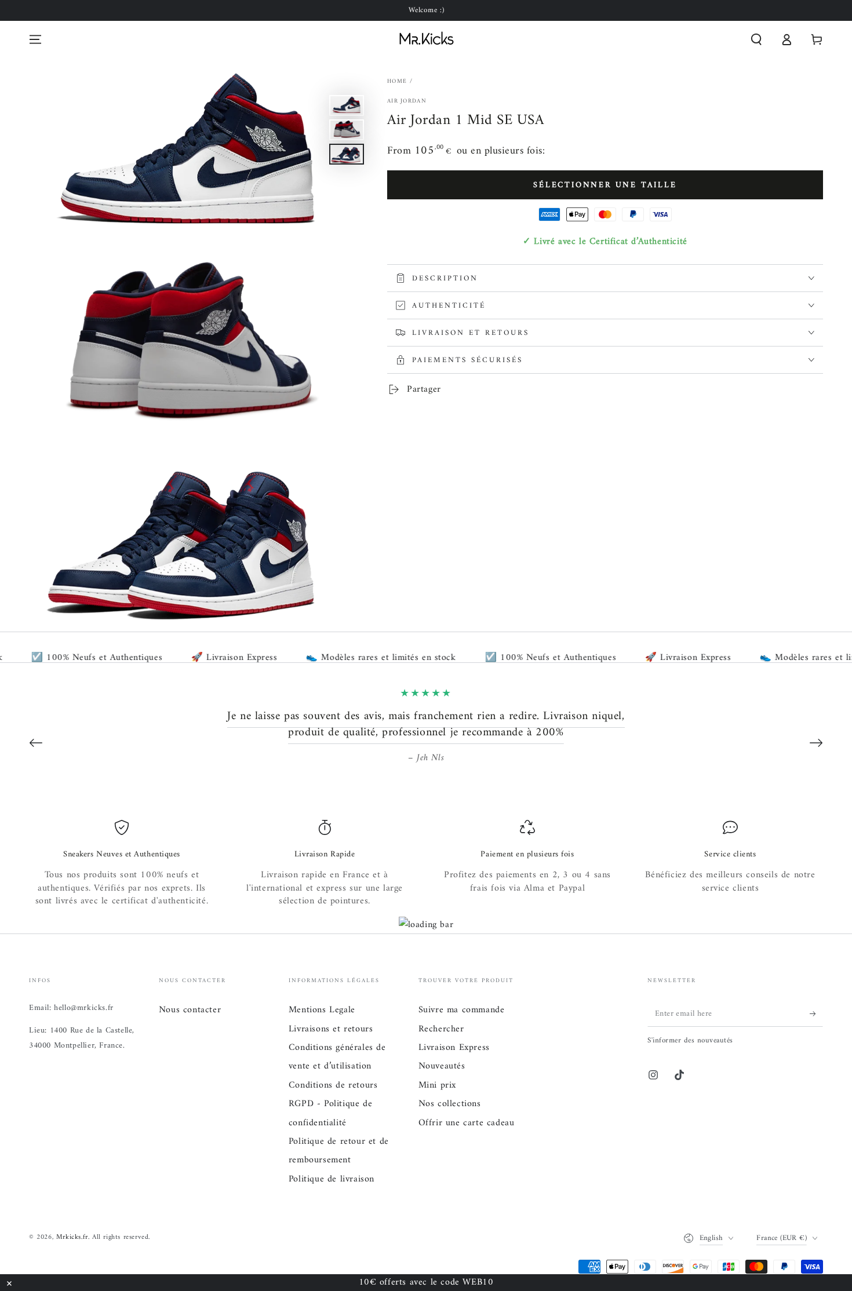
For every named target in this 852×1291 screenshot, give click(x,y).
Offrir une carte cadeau (466, 1123)
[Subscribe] (816, 1013)
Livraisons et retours (331, 1029)
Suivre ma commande (461, 1010)
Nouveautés (441, 1066)
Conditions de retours (333, 1085)
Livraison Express (454, 1048)
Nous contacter (190, 1010)
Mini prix (437, 1085)
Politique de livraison (331, 1179)
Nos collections (449, 1104)
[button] (756, 39)
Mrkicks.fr (72, 1237)
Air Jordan (407, 101)
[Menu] (35, 39)
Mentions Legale (322, 1010)
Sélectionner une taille (604, 184)
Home (397, 81)
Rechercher (441, 1029)
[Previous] (36, 743)
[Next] (816, 743)
